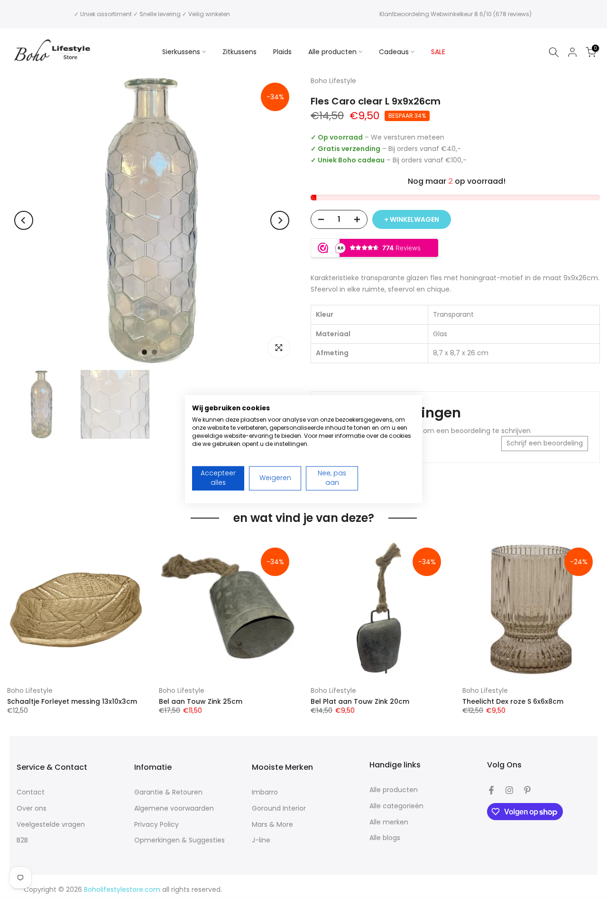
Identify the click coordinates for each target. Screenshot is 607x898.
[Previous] (23, 220)
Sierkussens (181, 52)
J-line (261, 840)
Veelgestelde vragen (51, 824)
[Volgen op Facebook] (491, 790)
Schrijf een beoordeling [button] (544, 443)
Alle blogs (384, 837)
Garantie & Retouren (168, 792)
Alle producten (332, 52)
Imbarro (265, 792)
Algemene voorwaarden (174, 808)
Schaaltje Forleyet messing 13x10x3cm (72, 701)
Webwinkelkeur (452, 14)
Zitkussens (239, 52)
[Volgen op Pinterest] (527, 790)
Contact (31, 792)
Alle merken (388, 822)
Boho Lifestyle (30, 690)
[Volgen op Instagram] (509, 790)
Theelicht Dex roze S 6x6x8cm (512, 701)
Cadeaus (394, 52)
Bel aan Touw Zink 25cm (200, 701)
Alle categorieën (396, 806)
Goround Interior (279, 808)
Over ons (31, 808)
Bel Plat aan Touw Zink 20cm (360, 701)
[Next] (279, 220)
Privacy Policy (156, 824)
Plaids (282, 52)
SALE (438, 52)
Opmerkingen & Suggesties (179, 840)
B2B (22, 840)
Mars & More (272, 824)
